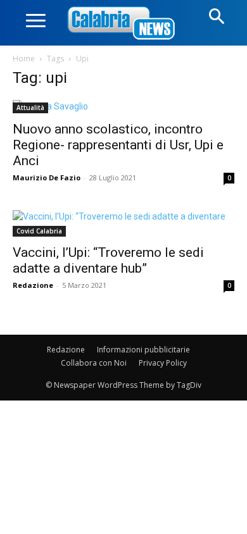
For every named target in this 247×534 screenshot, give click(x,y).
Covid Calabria (39, 231)
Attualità (30, 107)
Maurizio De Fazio (46, 177)
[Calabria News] (123, 23)
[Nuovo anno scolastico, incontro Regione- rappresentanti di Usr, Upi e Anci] (123, 106)
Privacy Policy (163, 362)
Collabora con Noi (94, 362)
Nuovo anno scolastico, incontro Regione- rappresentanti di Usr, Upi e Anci (118, 144)
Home (24, 58)
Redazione (33, 285)
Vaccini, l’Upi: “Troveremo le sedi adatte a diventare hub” (108, 260)
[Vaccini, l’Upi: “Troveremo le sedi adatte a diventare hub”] (123, 223)
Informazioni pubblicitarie (143, 349)
